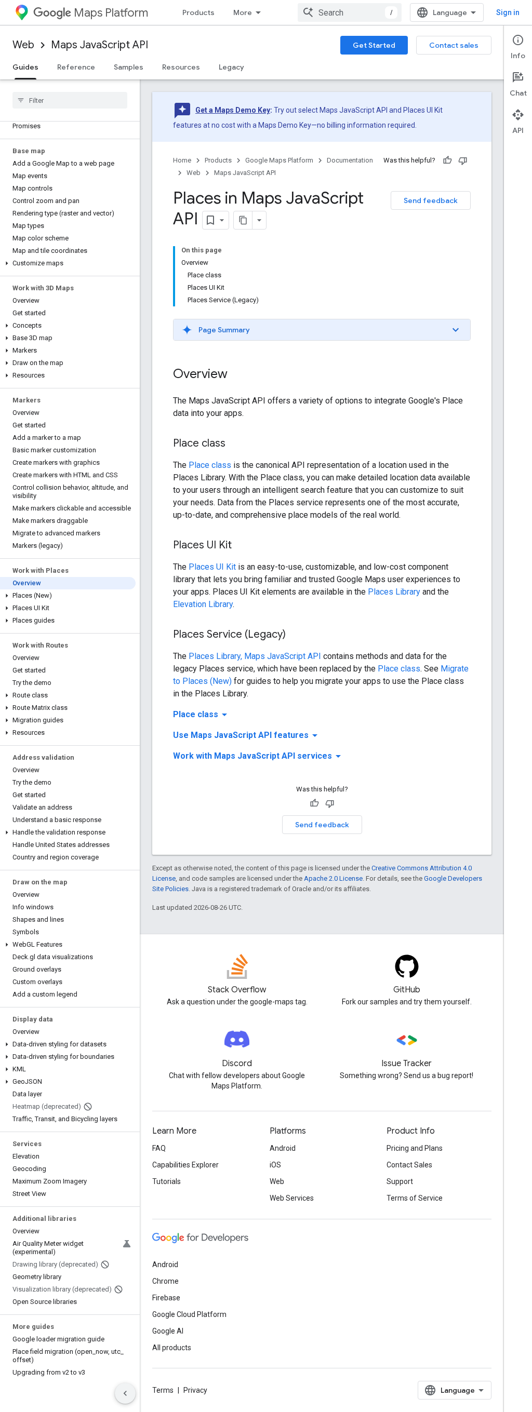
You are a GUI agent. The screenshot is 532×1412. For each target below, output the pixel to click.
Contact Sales (409, 1165)
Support (400, 1181)
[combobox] (350, 12)
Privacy (195, 1390)
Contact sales (453, 45)
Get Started (374, 45)
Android (283, 1148)
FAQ (159, 1148)
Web (23, 44)
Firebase (166, 1298)
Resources (181, 67)
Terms (163, 1390)
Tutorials (166, 1181)
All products (171, 1347)
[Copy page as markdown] (243, 220)
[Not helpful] (463, 160)
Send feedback (431, 200)
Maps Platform (111, 13)
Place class (210, 465)
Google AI (167, 1331)
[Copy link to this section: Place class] (235, 444)
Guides (25, 67)
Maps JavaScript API (99, 44)
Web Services (292, 1198)
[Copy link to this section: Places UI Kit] (242, 546)
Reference (76, 67)
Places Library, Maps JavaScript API (255, 656)
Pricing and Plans (415, 1148)
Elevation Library (203, 604)
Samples (128, 67)
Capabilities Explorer (185, 1165)
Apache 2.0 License (333, 878)
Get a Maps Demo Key (232, 110)
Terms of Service (415, 1198)
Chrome (165, 1281)
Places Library (394, 592)
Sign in (508, 12)
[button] (68, 263)
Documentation (350, 160)
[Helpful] (447, 160)
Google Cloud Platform (189, 1314)
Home (182, 160)
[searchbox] (69, 100)
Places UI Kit (212, 567)
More (242, 12)
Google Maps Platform (279, 160)
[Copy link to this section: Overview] (238, 375)
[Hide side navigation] (125, 1393)
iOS (275, 1165)
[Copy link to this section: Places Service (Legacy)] (296, 635)
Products (198, 12)
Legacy (231, 67)
